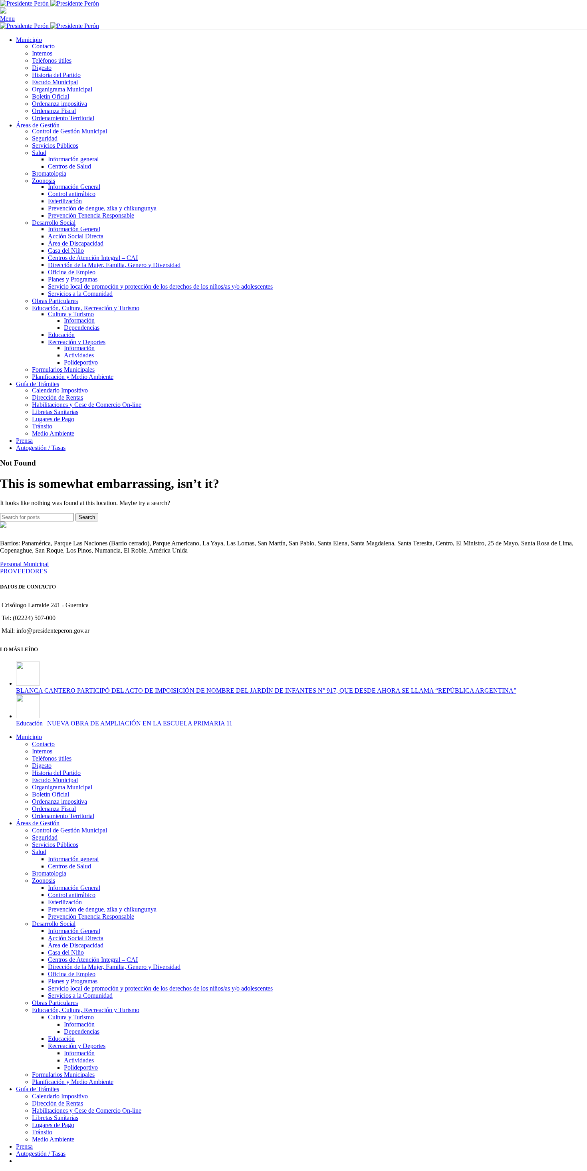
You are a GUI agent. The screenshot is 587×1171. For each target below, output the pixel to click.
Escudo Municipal (55, 82)
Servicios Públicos (55, 145)
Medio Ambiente (53, 433)
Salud (39, 152)
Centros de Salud (69, 166)
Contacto (43, 46)
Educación (61, 334)
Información (79, 320)
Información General (74, 186)
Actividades (79, 355)
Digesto (42, 67)
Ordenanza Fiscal (54, 110)
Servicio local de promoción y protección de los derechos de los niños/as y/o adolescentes (160, 286)
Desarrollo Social (53, 222)
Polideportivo (81, 362)
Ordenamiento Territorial (63, 118)
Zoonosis (43, 180)
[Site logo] (25, 3)
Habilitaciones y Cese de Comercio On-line (86, 404)
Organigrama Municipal (62, 89)
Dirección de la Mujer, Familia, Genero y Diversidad (114, 265)
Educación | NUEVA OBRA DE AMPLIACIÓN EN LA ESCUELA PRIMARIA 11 (124, 723)
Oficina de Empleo (71, 272)
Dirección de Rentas (57, 397)
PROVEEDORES (23, 571)
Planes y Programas (72, 279)
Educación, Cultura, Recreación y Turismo (85, 308)
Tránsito (42, 426)
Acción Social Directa (75, 236)
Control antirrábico (71, 193)
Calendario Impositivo (60, 390)
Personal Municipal (24, 564)
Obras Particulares (55, 300)
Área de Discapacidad (75, 243)
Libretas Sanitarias (55, 411)
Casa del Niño (66, 250)
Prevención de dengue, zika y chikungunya (102, 208)
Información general (73, 159)
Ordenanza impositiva (59, 103)
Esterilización (65, 201)
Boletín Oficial (50, 96)
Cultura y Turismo (71, 314)
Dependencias (81, 327)
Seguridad (45, 138)
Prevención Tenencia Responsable (91, 215)
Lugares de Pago (53, 419)
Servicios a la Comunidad (80, 293)
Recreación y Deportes (76, 342)
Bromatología (49, 173)
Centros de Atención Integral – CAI (93, 257)
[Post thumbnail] (28, 683)
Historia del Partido (56, 74)
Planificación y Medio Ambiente (72, 376)
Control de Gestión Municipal (69, 131)
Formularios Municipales (63, 369)
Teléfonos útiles (51, 60)
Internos (42, 53)
